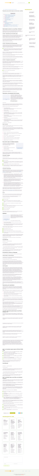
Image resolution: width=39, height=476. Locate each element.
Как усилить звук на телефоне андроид (8, 18)
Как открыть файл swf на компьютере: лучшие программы (5, 445)
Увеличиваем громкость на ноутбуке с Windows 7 (9, 14)
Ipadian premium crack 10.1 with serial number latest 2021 (32, 39)
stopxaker (8, 2)
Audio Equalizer (7, 23)
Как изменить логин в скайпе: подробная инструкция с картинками (32, 16)
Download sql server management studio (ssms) (30, 35)
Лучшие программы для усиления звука (6, 99)
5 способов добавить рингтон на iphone (31, 12)
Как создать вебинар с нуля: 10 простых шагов (32, 19)
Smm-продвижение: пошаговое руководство (32, 46)
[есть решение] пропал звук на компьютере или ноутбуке (20, 433)
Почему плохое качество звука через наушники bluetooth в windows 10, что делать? (32, 28)
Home (3, 9)
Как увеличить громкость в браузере (8, 22)
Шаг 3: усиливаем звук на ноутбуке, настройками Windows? (11, 26)
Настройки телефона (7, 19)
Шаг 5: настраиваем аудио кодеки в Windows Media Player (10, 25)
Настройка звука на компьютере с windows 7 (6, 433)
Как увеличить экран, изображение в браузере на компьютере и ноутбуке (13, 446)
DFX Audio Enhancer (7, 17)
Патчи (6, 20)
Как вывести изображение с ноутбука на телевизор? (32, 43)
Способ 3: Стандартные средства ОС (9, 16)
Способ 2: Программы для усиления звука (10, 15)
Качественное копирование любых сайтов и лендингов (31, 24)
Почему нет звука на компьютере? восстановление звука (6, 219)
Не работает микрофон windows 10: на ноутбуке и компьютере (12, 433)
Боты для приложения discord (32, 32)
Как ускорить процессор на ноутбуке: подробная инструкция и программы (19, 446)
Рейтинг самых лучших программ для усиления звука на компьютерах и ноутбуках (19, 148)
